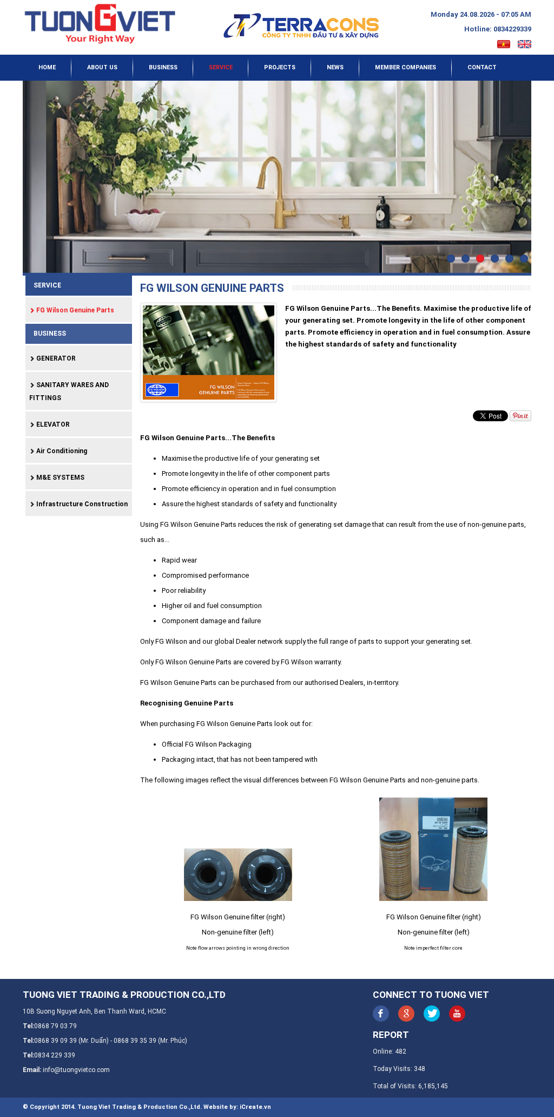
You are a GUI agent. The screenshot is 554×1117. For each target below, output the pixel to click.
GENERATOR (55, 358)
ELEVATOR (52, 424)
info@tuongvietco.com (76, 1070)
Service (221, 67)
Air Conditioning (61, 451)
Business (163, 67)
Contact (482, 67)
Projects (279, 67)
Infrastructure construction (81, 504)
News (335, 67)
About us (102, 67)
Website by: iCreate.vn (237, 1107)
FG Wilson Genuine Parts (74, 310)
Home (47, 67)
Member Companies (405, 67)
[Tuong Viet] (99, 23)
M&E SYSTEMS (59, 477)
